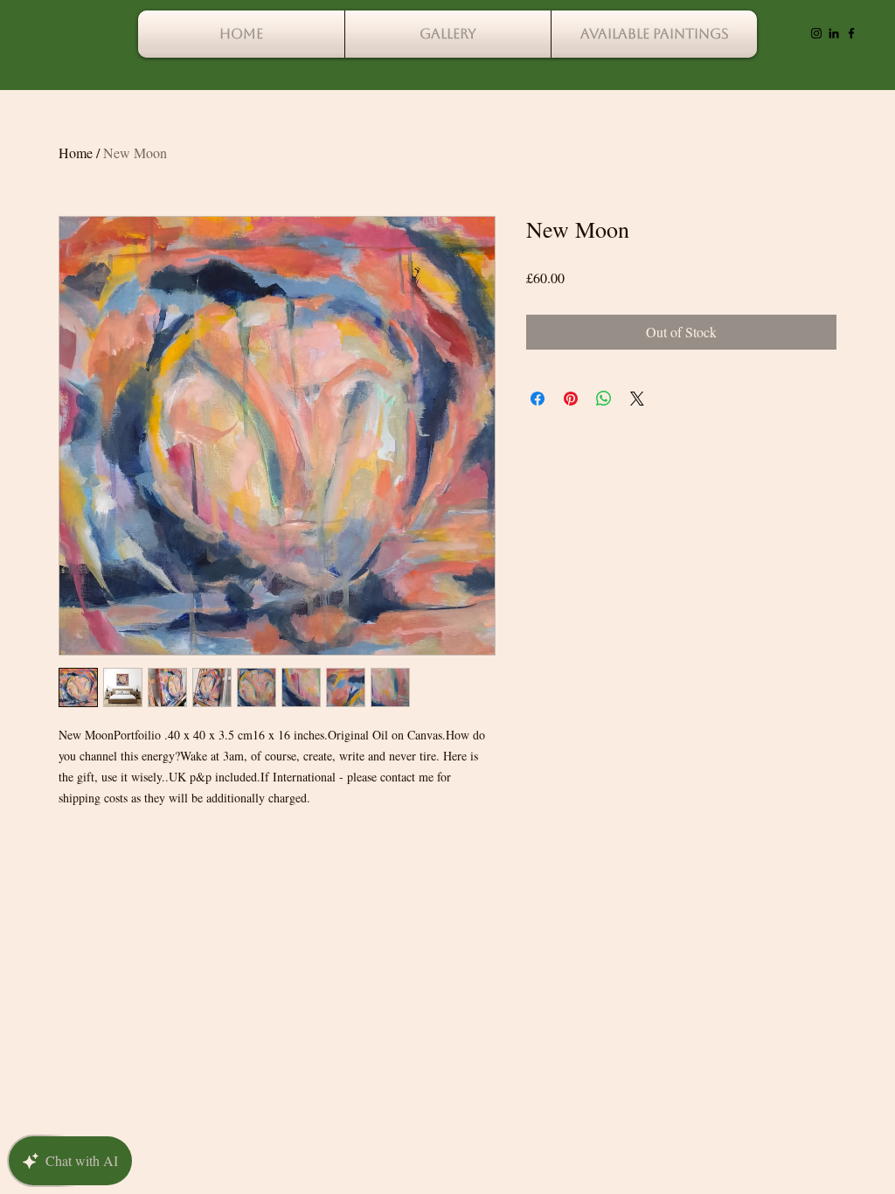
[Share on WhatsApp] (603, 398)
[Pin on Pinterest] (570, 398)
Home (76, 152)
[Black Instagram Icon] (816, 33)
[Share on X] (637, 398)
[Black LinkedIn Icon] (834, 33)
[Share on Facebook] (537, 398)
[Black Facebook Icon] (851, 33)
